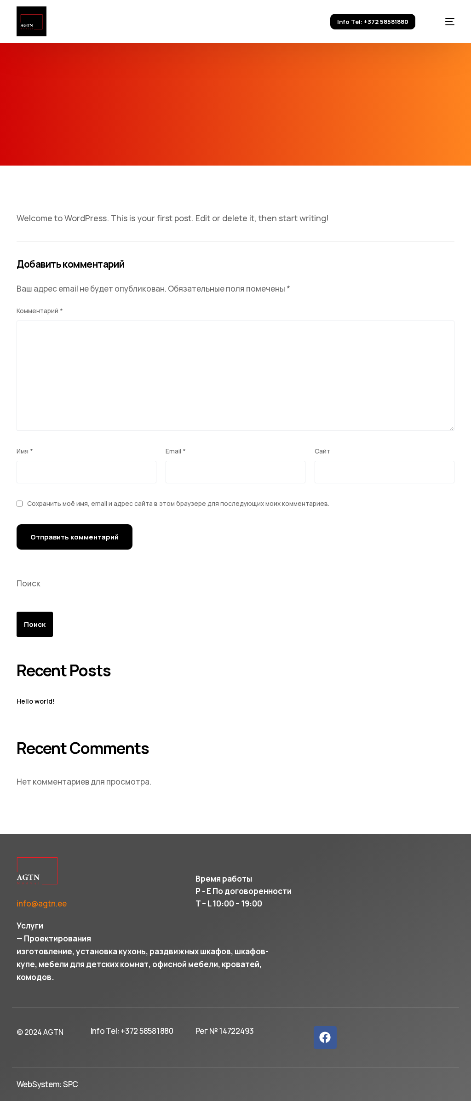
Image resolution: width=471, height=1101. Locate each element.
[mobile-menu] (443, 21)
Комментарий (40, 311)
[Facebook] (325, 1037)
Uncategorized (265, 136)
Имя (25, 451)
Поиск (28, 583)
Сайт (322, 451)
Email (176, 451)
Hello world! (36, 701)
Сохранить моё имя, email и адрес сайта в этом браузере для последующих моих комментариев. (178, 503)
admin (137, 136)
